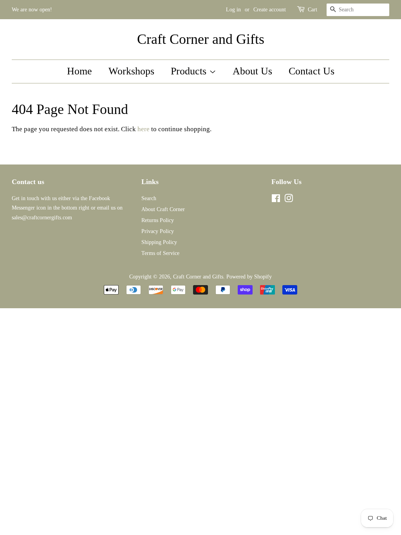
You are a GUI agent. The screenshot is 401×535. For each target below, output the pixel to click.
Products (190, 71)
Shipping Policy (159, 242)
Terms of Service (160, 253)
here (143, 129)
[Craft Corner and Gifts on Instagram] (288, 200)
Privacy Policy (157, 231)
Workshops (131, 71)
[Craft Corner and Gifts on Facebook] (275, 200)
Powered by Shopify (249, 276)
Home (79, 71)
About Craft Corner (163, 209)
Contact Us (311, 71)
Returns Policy (157, 220)
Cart (312, 10)
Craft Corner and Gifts (200, 39)
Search (148, 198)
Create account (269, 10)
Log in (233, 10)
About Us (252, 71)
